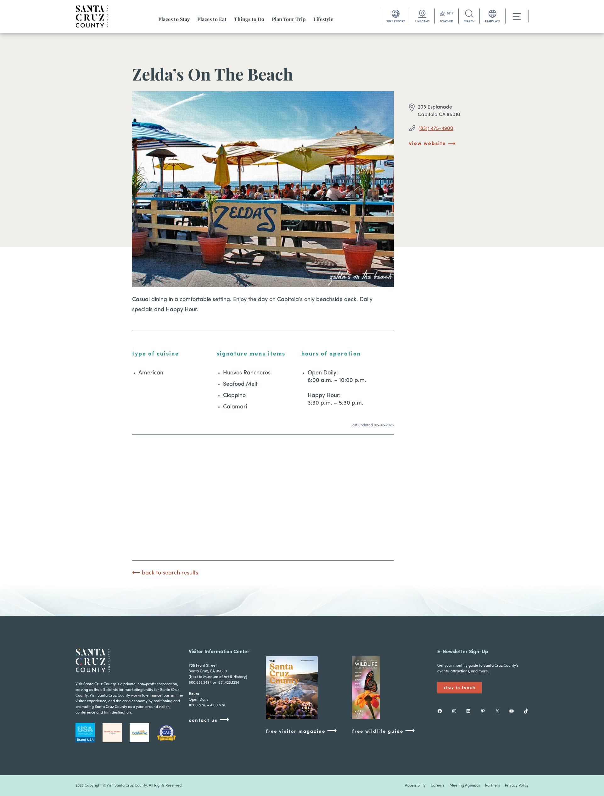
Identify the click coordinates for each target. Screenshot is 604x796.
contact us (209, 720)
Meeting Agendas (465, 786)
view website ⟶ (432, 143)
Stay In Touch (460, 688)
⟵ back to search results (165, 573)
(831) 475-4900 (435, 128)
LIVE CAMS (422, 21)
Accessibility (415, 786)
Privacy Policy (516, 786)
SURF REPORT (395, 21)
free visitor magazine (301, 731)
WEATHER (446, 21)
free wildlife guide (383, 731)
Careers (438, 786)
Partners (492, 786)
